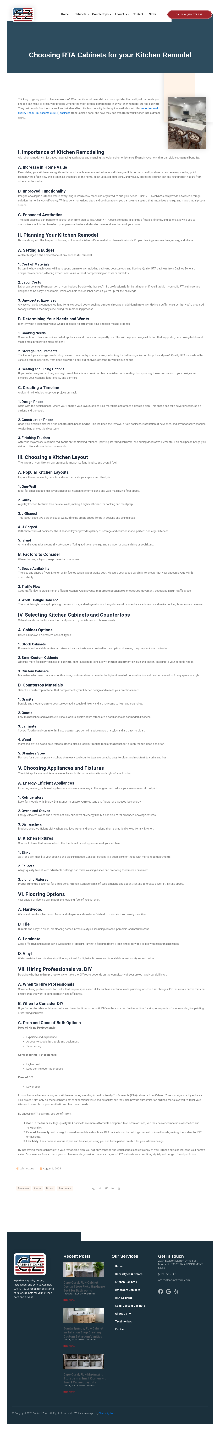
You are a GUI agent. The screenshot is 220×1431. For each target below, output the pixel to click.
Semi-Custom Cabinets (130, 1305)
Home (65, 14)
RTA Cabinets (124, 1297)
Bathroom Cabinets (127, 1290)
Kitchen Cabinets (126, 1282)
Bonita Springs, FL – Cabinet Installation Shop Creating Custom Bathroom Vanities (83, 1332)
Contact (138, 14)
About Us (120, 14)
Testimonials (123, 1321)
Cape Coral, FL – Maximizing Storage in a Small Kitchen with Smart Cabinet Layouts (85, 1378)
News (152, 14)
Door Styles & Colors (128, 1274)
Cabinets (80, 14)
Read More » (69, 1300)
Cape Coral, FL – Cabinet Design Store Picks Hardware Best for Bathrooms (84, 1286)
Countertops (100, 14)
